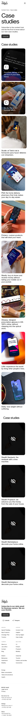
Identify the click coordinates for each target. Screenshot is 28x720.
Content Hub (5, 10)
